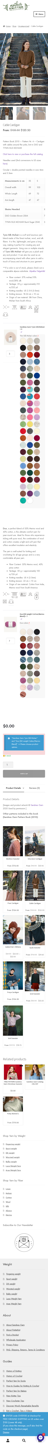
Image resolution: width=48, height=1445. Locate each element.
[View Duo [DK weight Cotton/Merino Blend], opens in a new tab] (21, 619)
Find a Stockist (12, 1334)
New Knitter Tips (13, 1395)
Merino (9, 1215)
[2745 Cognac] (23, 438)
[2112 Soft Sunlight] (37, 680)
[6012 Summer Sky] (30, 362)
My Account (8, 1440)
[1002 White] (23, 632)
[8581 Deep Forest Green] (30, 376)
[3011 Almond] (37, 667)
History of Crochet (14, 1376)
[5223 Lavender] (23, 487)
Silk (7, 1206)
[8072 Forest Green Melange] (23, 667)
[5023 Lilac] (37, 417)
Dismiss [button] (6, 1432)
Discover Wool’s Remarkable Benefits (22, 1405)
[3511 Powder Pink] (23, 355)
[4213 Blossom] (37, 410)
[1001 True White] (30, 501)
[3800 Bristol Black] (37, 389)
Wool (8, 1202)
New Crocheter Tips (15, 1400)
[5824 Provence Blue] (23, 466)
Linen (8, 1189)
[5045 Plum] (30, 494)
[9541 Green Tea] (30, 680)
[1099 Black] (23, 348)
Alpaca (9, 1210)
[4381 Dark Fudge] (30, 459)
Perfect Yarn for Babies (16, 1390)
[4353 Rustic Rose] (37, 480)
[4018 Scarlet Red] (23, 431)
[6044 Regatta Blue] (23, 396)
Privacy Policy (12, 1344)
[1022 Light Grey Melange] (37, 341)
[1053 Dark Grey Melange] (30, 431)
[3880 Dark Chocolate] (37, 383)
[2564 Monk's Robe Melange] (23, 639)
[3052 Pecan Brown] (23, 494)
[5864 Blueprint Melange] (30, 653)
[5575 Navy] (23, 653)
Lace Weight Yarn (13, 1166)
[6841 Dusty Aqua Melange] (30, 660)
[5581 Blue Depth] (23, 362)
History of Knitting (14, 1371)
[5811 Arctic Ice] (23, 445)
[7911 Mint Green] (30, 487)
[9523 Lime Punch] (23, 459)
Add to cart (24, 774)
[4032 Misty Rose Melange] (37, 646)
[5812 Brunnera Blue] (37, 494)
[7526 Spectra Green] (23, 501)
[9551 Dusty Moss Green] (30, 667)
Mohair (9, 1193)
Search (24, 1440)
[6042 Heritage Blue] (37, 362)
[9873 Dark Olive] (37, 445)
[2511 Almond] (37, 369)
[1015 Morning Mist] (30, 341)
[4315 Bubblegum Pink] (30, 417)
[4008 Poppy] (37, 396)
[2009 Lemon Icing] (37, 431)
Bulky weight (11, 1161)
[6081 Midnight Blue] (23, 369)
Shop (14, 26)
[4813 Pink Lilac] (37, 403)
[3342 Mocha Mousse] (37, 466)
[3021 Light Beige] (30, 348)
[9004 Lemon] (30, 424)
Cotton (9, 1197)
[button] (10, 338)
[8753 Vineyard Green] (23, 473)
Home (8, 26)
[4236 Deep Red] (37, 355)
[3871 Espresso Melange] (37, 674)
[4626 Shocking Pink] (30, 383)
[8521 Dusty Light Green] (30, 369)
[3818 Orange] (30, 355)
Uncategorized (23, 26)
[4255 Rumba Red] (37, 438)
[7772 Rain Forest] (30, 473)
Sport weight (11, 1148)
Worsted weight (13, 1157)
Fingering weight (13, 1144)
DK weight (10, 1153)
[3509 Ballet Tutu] (30, 438)
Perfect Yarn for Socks (16, 1380)
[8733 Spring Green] (23, 424)
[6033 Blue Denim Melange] (23, 660)
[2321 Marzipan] (23, 403)
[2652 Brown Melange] (37, 639)
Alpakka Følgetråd (37, 271)
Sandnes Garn (37, 805)
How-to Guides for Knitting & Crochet (22, 1385)
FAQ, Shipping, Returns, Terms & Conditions (25, 1349)
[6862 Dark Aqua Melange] (37, 660)
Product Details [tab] (13, 788)
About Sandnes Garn (15, 1325)
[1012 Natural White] (23, 341)
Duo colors (25, 623)
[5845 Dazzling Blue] (30, 445)
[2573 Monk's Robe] (30, 466)
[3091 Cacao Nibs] (37, 459)
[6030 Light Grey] (37, 653)
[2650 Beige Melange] (37, 452)
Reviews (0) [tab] (34, 788)
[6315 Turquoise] (30, 396)
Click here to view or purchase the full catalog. (23, 154)
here (5, 163)
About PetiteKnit (13, 1330)
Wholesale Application (16, 1339)
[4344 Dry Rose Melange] (30, 646)
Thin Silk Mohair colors (29, 335)
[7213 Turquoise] (30, 389)
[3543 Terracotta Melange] (23, 694)
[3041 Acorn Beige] (23, 376)
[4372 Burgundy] (23, 452)
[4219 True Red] (23, 480)
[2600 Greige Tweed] (23, 417)
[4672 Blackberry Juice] (23, 389)
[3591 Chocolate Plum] (30, 480)
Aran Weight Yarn (13, 1170)
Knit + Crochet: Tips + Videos (19, 1410)
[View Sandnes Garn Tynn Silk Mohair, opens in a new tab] (21, 332)
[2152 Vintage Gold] (37, 473)
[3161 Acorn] (37, 348)
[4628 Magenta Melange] (23, 680)
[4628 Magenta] (30, 403)
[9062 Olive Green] (23, 383)
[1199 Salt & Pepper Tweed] (37, 424)
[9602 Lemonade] (37, 487)
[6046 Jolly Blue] (37, 376)
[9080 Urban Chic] (23, 410)
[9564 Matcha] (30, 452)
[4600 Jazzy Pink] (30, 410)
